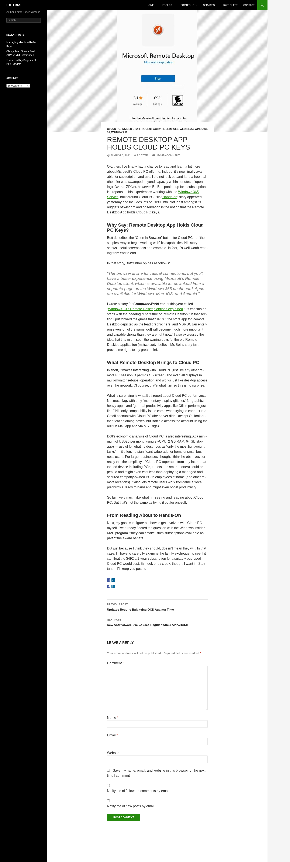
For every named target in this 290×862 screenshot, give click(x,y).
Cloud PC (113, 129)
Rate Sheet (230, 5)
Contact (249, 5)
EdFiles (167, 5)
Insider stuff (131, 129)
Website (113, 753)
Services (209, 5)
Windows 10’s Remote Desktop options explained (145, 309)
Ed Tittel (13, 5)
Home (150, 5)
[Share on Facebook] (108, 586)
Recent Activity (153, 129)
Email (112, 735)
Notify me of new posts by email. (131, 806)
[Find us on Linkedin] (113, 580)
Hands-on (169, 197)
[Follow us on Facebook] (108, 580)
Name (112, 717)
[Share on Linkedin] (113, 586)
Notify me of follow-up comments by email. (138, 791)
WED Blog (187, 129)
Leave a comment (168, 155)
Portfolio (187, 5)
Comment (115, 663)
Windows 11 (119, 132)
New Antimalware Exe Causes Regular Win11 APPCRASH (147, 622)
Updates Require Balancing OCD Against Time (140, 607)
